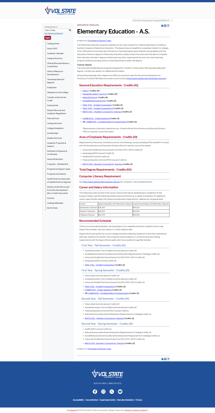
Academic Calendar (55, 53)
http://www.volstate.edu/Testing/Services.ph (146, 78)
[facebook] (95, 391)
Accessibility (78, 400)
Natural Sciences (90, 97)
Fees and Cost (53, 118)
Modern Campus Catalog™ (136, 410)
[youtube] (120, 391)
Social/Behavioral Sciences (94, 101)
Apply (47, 38)
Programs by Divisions (56, 174)
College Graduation (55, 128)
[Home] (60, 10)
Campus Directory (54, 58)
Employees (52, 87)
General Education (55, 159)
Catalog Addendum (55, 203)
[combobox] (152, 20)
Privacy (139, 400)
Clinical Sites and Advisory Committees (58, 65)
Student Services (54, 138)
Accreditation (92, 400)
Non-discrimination (125, 400)
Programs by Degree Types (58, 169)
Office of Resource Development (55, 73)
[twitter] (112, 391)
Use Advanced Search (53, 33)
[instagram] (103, 391)
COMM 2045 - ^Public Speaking (96, 118)
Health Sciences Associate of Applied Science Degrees (59, 180)
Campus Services (54, 123)
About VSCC (52, 48)
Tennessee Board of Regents (55, 81)
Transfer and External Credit (56, 99)
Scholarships (52, 133)
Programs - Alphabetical (57, 164)
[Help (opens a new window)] (168, 25)
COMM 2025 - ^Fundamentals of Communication (106, 122)
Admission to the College (57, 92)
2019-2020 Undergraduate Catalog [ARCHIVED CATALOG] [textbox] (153, 20)
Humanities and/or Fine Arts (95, 94)
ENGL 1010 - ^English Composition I (98, 105)
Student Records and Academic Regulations (56, 112)
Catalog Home (53, 44)
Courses (50, 198)
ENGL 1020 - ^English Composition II (98, 108)
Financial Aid (52, 105)
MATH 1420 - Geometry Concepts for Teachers (103, 164)
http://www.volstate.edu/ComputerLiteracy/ (101, 182)
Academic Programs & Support (56, 144)
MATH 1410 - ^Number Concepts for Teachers (102, 112)
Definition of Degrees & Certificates (57, 152)
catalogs (73, 410)
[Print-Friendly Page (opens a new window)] (165, 25)
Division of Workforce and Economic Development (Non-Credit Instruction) (58, 190)
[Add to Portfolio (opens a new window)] (162, 25)
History (86, 91)
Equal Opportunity (107, 400)
